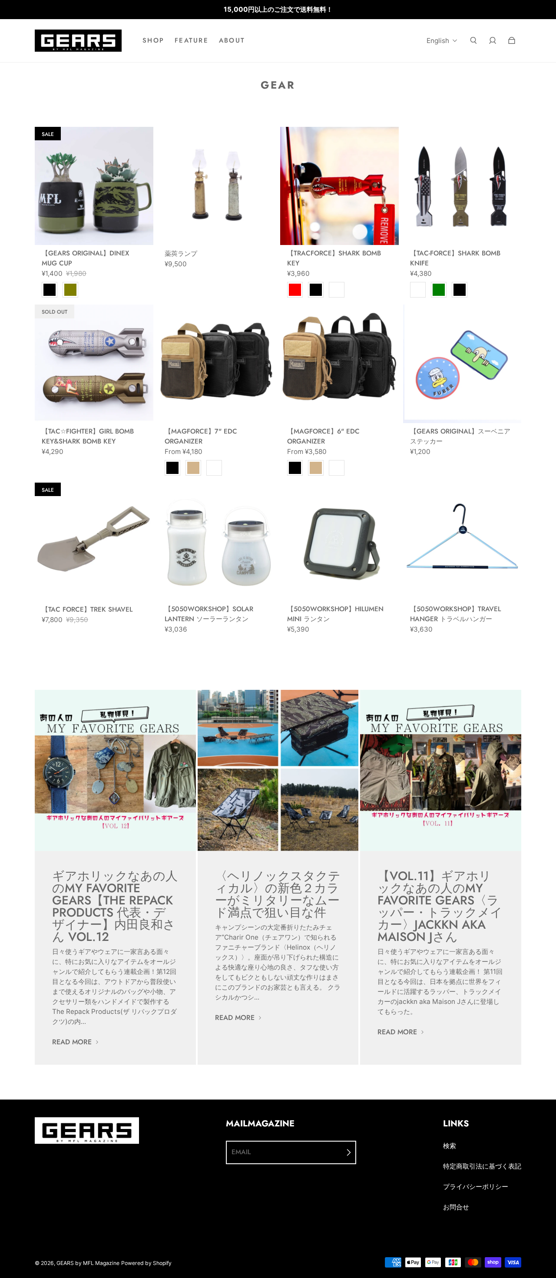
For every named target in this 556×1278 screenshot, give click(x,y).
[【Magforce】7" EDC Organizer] (217, 364)
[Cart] (511, 40)
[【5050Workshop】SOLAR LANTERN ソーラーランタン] (217, 542)
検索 (449, 1146)
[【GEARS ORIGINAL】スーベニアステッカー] (462, 364)
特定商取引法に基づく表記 (482, 1166)
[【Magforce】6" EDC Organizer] (339, 364)
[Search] (473, 40)
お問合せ (456, 1207)
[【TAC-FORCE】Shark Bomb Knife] (462, 186)
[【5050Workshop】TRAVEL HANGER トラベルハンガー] (462, 542)
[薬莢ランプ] (217, 186)
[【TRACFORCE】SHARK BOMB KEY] (339, 186)
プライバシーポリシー (475, 1186)
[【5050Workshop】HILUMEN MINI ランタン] (339, 542)
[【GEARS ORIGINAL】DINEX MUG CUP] (94, 186)
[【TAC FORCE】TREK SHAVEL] (94, 542)
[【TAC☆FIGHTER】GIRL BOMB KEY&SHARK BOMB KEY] (94, 364)
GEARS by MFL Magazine (87, 1263)
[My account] (492, 40)
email (241, 1152)
